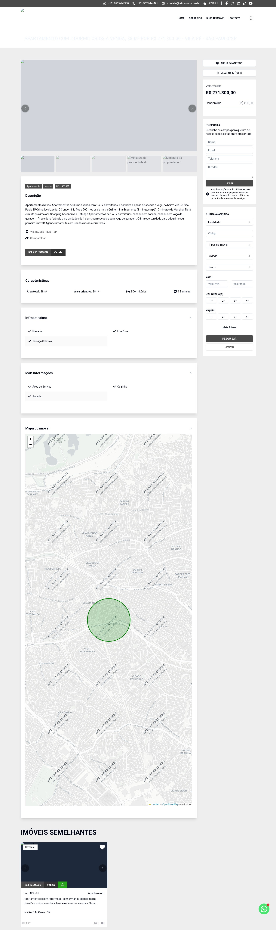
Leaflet (154, 804)
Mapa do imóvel (37, 428)
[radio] (211, 300)
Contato (235, 18)
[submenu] (251, 18)
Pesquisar (229, 338)
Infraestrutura (36, 318)
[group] (229, 300)
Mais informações (39, 373)
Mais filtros (229, 327)
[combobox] (229, 222)
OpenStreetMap (170, 804)
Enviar (229, 183)
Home (181, 18)
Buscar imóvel (215, 18)
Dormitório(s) (214, 293)
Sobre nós (195, 18)
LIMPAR (229, 346)
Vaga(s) (211, 310)
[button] (25, 108)
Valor (209, 277)
